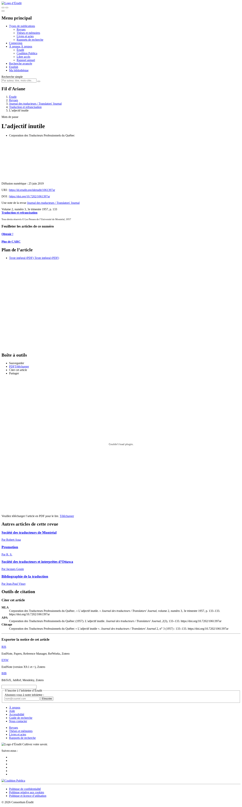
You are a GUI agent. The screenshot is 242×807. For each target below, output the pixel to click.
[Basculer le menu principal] (3, 11)
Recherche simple (12, 76)
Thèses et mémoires (28, 32)
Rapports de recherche (30, 39)
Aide (12, 711)
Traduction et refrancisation (25, 107)
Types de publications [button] (22, 26)
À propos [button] (15, 46)
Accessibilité (16, 714)
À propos (26, 46)
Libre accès (23, 56)
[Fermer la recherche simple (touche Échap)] (6, 7)
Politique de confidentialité (25, 789)
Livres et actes (25, 36)
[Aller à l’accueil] (12, 3)
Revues (21, 29)
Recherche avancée (20, 63)
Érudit (20, 49)
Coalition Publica (27, 53)
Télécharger (67, 516)
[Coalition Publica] (13, 780)
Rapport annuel (26, 60)
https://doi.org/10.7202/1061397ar (29, 196)
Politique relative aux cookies (26, 792)
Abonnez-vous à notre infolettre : (24, 694)
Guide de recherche (20, 717)
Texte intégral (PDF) (21, 257)
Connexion (15, 43)
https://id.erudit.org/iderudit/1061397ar (32, 190)
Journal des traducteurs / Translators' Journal (35, 103)
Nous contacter (18, 721)
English (13, 67)
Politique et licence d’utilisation (27, 795)
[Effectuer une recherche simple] (3, 7)
